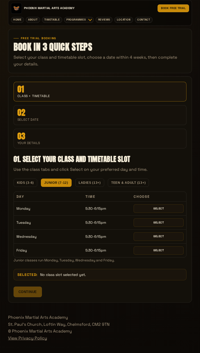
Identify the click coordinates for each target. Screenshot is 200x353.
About (33, 19)
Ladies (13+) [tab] (90, 183)
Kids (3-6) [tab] (25, 183)
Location (124, 19)
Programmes (76, 19)
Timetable (52, 19)
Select (158, 208)
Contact (143, 19)
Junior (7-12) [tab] (56, 183)
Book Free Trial (173, 8)
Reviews (104, 19)
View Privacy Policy (27, 338)
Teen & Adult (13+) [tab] (128, 183)
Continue (27, 292)
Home (17, 19)
